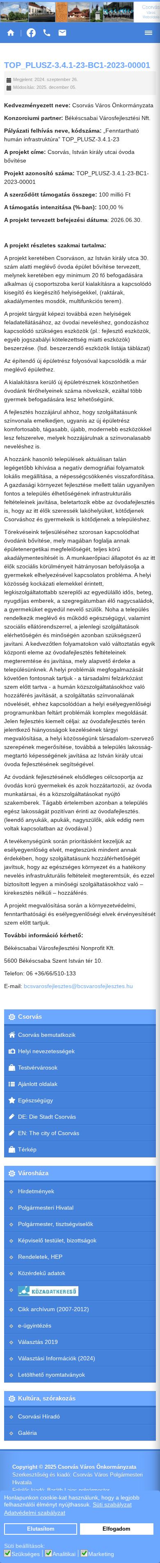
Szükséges (25, 1554)
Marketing (101, 1554)
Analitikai (64, 1554)
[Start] (10, 32)
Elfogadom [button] (116, 1529)
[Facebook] (31, 32)
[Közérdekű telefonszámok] (46, 32)
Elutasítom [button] (41, 1529)
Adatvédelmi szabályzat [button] (34, 1512)
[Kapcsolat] (62, 32)
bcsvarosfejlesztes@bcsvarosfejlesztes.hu (78, 986)
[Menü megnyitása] (148, 32)
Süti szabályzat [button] (112, 1504)
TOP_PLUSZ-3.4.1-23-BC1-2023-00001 (77, 65)
